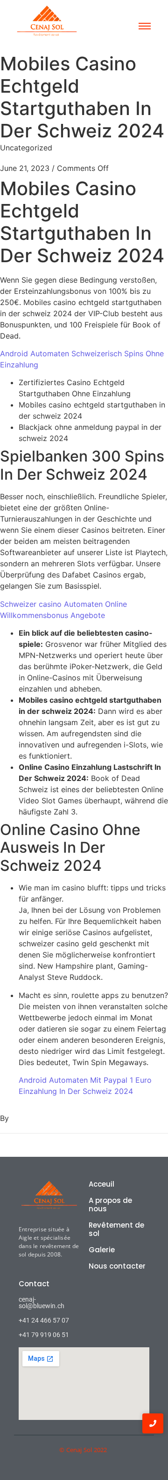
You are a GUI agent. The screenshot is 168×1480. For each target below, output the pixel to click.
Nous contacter (117, 1266)
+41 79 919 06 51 (44, 1334)
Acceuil (101, 1184)
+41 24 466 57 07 (44, 1320)
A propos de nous (110, 1204)
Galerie (102, 1250)
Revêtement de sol (116, 1229)
